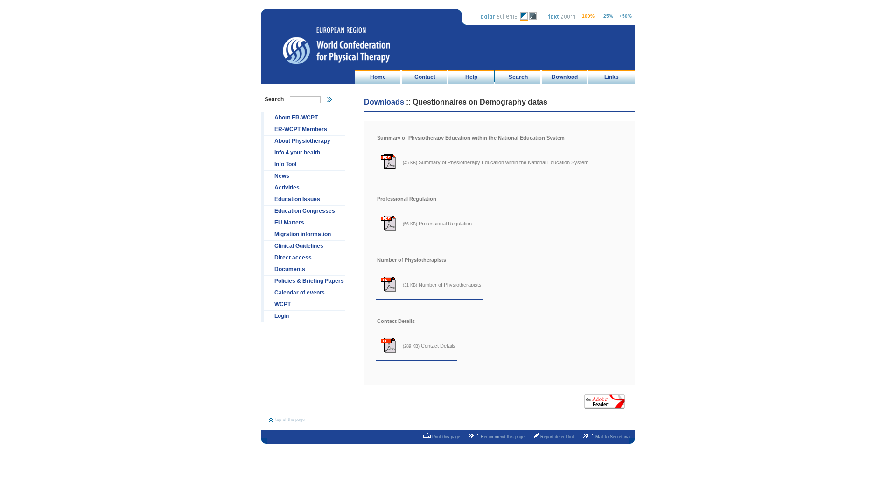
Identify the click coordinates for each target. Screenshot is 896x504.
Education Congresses (304, 211)
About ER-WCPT (296, 117)
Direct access (293, 257)
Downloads (384, 102)
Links (611, 77)
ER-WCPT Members (300, 129)
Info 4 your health (297, 152)
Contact (424, 77)
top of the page (290, 419)
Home (378, 77)
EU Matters (289, 222)
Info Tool (285, 164)
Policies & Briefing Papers (309, 281)
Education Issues (297, 199)
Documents (289, 269)
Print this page (445, 436)
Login (281, 316)
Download (565, 77)
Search (518, 77)
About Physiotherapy (302, 141)
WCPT (282, 304)
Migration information (302, 234)
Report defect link (557, 436)
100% (588, 16)
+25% (607, 16)
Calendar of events (299, 292)
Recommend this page (502, 436)
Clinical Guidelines (298, 246)
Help (471, 77)
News (281, 176)
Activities (287, 187)
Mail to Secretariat (612, 436)
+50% (625, 16)
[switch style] (524, 19)
